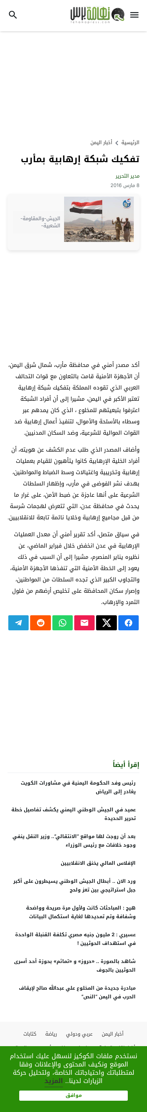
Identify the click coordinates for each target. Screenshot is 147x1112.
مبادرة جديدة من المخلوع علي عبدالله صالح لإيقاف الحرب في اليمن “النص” (77, 992)
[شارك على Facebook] (128, 622)
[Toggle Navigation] (136, 15)
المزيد (53, 1081)
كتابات (29, 1034)
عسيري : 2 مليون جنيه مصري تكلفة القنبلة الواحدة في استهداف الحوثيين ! (75, 939)
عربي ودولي (79, 1034)
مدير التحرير (127, 176)
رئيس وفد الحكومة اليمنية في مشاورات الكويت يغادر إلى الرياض (78, 787)
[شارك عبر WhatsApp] (62, 622)
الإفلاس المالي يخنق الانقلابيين (98, 863)
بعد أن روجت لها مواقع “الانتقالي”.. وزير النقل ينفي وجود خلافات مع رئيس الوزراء (74, 841)
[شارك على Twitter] (106, 622)
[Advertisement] (73, 84)
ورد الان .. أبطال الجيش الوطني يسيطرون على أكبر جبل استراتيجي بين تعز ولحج (74, 885)
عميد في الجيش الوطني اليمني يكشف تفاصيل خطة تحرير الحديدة (73, 814)
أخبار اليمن (101, 142)
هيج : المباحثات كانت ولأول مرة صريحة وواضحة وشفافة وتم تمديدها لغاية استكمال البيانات (81, 912)
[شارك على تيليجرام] (18, 622)
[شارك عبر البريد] (84, 622)
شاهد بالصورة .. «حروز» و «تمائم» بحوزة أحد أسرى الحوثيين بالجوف (75, 966)
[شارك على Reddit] (40, 622)
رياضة (51, 1034)
